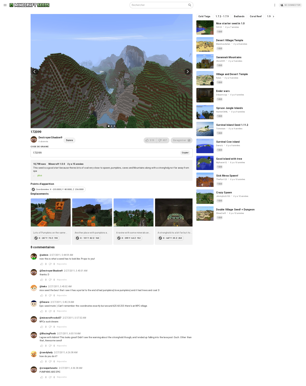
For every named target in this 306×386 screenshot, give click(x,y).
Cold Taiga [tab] (204, 16)
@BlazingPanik (48, 333)
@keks (43, 286)
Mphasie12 (221, 162)
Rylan (218, 78)
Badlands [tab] (239, 16)
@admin (44, 255)
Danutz (219, 145)
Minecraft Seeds (29, 5)
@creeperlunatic (49, 368)
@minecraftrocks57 (50, 317)
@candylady (46, 352)
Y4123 (219, 27)
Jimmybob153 (223, 196)
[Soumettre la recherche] (190, 5)
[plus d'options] (274, 5)
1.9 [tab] (268, 16)
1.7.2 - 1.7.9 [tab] (222, 16)
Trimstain (221, 128)
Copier (185, 152)
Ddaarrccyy (221, 95)
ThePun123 (221, 179)
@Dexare (44, 302)
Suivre (69, 140)
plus (39, 175)
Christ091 (220, 61)
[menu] (5, 5)
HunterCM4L (222, 112)
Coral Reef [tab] (256, 16)
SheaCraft (221, 213)
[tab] (51, 221)
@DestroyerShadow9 (51, 270)
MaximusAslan (223, 44)
